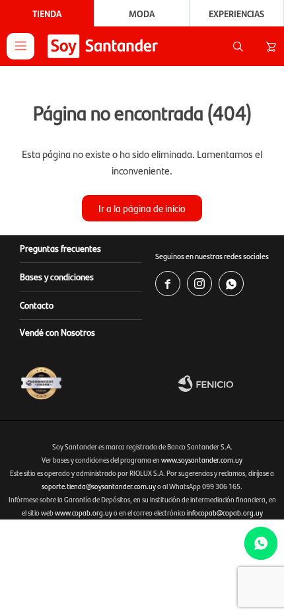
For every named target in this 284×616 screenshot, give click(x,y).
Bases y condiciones (57, 276)
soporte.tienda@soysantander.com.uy (99, 486)
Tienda (46, 13)
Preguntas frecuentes (60, 247)
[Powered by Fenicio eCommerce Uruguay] (227, 383)
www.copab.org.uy (83, 513)
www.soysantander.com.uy (201, 460)
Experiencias (236, 13)
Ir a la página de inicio (142, 208)
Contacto (36, 304)
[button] (238, 46)
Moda (142, 13)
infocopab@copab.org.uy (225, 513)
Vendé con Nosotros (57, 331)
